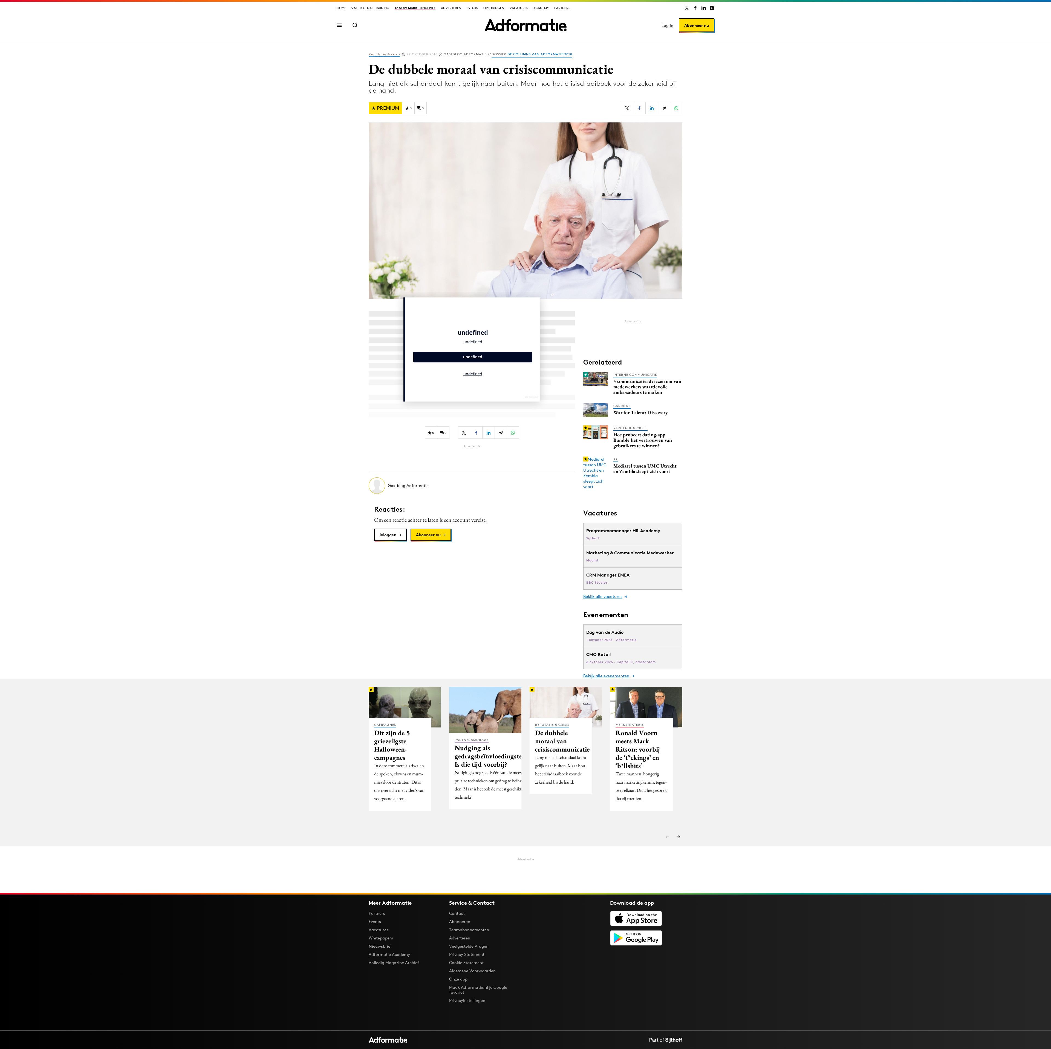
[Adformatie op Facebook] (695, 8)
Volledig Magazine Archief (394, 962)
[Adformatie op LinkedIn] (703, 8)
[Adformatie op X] (687, 8)
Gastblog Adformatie (465, 54)
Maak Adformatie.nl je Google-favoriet (479, 990)
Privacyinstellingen (467, 1000)
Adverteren (451, 8)
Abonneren (459, 921)
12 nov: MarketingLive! (415, 8)
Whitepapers (381, 938)
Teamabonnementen (469, 929)
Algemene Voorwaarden (472, 970)
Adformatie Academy (389, 954)
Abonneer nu (696, 25)
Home (341, 8)
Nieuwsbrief (380, 946)
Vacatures (519, 8)
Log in (667, 25)
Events (472, 8)
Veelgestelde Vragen (469, 946)
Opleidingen (493, 8)
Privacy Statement (466, 954)
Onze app (458, 979)
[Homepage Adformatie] (525, 25)
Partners (562, 8)
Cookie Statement (466, 962)
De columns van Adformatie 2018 (539, 54)
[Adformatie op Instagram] (712, 8)
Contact (457, 913)
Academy (541, 8)
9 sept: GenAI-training (370, 8)
